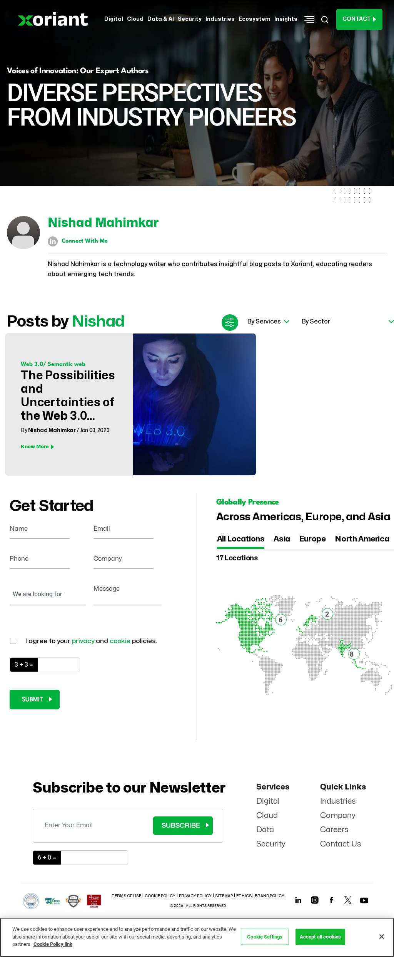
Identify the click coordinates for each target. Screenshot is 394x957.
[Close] (381, 936)
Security (270, 844)
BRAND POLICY (269, 896)
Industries (338, 801)
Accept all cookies (320, 937)
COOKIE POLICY (160, 896)
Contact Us (340, 844)
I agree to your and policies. (91, 641)
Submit (32, 700)
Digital (268, 801)
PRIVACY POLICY (195, 896)
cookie (121, 641)
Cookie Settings (264, 937)
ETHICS (244, 896)
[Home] (55, 19)
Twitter (347, 899)
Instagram (314, 899)
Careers (334, 829)
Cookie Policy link (52, 944)
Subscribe (181, 825)
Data (265, 829)
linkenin (298, 899)
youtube (364, 902)
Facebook (331, 899)
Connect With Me (85, 241)
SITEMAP (224, 896)
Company (338, 815)
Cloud (267, 815)
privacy (84, 641)
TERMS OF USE (126, 896)
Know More (35, 446)
